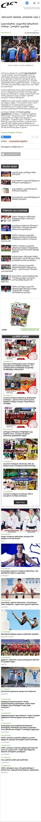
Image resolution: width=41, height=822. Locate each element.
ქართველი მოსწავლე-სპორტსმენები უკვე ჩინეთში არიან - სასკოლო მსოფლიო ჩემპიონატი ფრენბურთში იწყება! (18, 434)
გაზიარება (7, 137)
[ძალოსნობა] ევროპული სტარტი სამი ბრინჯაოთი (18, 691)
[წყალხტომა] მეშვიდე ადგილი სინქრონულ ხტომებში (20, 634)
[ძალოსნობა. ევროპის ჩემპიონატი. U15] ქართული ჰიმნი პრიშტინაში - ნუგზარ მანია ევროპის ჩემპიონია (20, 603)
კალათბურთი (27, 17)
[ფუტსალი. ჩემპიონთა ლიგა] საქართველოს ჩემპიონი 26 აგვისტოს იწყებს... (20, 661)
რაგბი (35, 17)
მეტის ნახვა (20, 502)
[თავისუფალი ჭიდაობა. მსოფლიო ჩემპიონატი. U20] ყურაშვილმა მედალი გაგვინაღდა (19, 572)
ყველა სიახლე (7, 17)
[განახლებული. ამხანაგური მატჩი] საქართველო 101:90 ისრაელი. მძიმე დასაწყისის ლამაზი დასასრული (26, 258)
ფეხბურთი (17, 17)
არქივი (4, 330)
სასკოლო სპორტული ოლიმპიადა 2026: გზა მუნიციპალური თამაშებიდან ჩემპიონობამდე (19, 465)
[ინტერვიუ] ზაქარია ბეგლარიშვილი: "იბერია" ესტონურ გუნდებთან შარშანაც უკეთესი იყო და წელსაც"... (20, 716)
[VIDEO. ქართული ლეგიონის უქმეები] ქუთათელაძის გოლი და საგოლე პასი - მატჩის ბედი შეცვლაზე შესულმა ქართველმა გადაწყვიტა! (19, 750)
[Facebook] (26, 3)
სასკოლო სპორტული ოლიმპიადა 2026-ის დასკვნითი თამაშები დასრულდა (18, 495)
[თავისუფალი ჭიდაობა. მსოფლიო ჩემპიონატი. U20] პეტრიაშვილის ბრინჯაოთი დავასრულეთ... (25, 227)
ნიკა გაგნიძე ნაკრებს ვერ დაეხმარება (14, 760)
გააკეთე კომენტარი (12, 154)
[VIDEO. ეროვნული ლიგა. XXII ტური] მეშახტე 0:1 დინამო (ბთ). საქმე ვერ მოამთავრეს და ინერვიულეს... (20, 769)
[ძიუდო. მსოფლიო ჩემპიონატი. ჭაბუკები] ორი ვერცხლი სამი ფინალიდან (17, 537)
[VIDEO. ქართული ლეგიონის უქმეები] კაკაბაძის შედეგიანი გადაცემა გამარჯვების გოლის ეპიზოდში (19, 739)
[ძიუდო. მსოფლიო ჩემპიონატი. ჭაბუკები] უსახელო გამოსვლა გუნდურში (24, 218)
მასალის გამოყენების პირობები (11, 132)
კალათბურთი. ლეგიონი (18, 141)
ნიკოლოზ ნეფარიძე (32, 33)
